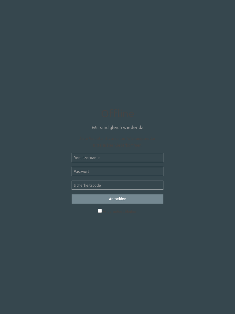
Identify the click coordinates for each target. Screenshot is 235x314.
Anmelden (117, 199)
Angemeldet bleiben (120, 211)
